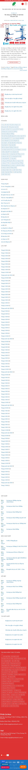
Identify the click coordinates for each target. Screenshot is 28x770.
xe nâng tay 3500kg (6, 694)
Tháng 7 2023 (4, 349)
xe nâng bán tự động (6, 228)
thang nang (19, 142)
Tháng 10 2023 (5, 341)
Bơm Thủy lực (4, 203)
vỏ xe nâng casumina (6, 233)
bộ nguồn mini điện (5, 663)
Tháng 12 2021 (5, 402)
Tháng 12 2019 (5, 463)
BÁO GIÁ (23, 766)
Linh (23, 20)
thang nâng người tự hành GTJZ (8, 667)
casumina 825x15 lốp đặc (17, 129)
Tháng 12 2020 (5, 430)
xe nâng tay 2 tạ (17, 690)
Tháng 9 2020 (4, 438)
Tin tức (20, 764)
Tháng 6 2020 (4, 446)
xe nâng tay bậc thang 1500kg (17, 163)
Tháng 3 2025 (4, 297)
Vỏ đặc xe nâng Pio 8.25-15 (19, 674)
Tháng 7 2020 (4, 444)
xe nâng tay (4, 214)
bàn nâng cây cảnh (15, 656)
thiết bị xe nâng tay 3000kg (7, 147)
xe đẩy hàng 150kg (22, 703)
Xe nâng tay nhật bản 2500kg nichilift (9, 167)
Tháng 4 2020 (4, 452)
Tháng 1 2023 (4, 366)
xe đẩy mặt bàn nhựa (6, 174)
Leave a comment (23, 70)
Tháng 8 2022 (4, 380)
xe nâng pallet (13, 158)
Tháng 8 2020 (4, 441)
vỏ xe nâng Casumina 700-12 (7, 149)
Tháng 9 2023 (4, 344)
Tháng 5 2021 (4, 416)
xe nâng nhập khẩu (5, 158)
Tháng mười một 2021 (6, 405)
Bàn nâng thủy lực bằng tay (8, 205)
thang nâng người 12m (15, 665)
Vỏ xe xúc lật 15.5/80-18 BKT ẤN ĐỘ (9, 672)
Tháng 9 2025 (4, 280)
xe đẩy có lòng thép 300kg (7, 172)
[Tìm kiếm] (22, 4)
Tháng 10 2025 (5, 277)
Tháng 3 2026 (4, 264)
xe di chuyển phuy (5, 200)
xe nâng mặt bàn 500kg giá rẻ (7, 683)
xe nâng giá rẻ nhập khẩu (6, 681)
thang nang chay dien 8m (15, 663)
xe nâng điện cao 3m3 (6, 703)
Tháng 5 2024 (4, 322)
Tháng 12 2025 (5, 272)
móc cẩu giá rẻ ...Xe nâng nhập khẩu (9, 142)
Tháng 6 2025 (4, 289)
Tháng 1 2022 (4, 399)
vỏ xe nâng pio (18, 149)
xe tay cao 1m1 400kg (18, 68)
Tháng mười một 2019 (6, 466)
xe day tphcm (4, 676)
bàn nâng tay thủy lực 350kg (7, 658)
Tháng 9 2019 (4, 471)
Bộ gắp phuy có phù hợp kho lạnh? (13, 94)
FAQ (14, 765)
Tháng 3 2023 (4, 361)
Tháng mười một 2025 (6, 275)
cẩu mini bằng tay (5, 241)
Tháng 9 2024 (4, 311)
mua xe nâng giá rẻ (5, 140)
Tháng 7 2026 (4, 253)
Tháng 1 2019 (4, 480)
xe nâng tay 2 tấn (19, 160)
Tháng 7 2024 (4, 316)
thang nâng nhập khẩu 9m (21, 667)
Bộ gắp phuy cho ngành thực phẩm (13, 106)
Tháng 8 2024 (4, 313)
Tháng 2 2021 (4, 424)
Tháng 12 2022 (5, 369)
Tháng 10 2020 (5, 435)
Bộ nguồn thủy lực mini (7, 194)
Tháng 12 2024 (5, 305)
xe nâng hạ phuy (16, 681)
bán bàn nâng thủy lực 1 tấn (19, 658)
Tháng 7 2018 (4, 485)
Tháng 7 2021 (4, 410)
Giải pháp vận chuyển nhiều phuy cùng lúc (15, 102)
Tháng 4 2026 (4, 261)
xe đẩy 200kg (14, 703)
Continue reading (14, 62)
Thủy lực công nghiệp (6, 197)
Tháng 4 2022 (4, 391)
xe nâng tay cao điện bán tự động (17, 165)
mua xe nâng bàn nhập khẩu (18, 138)
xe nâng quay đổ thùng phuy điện (8, 160)
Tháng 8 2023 (4, 347)
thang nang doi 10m (6, 665)
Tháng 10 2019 (5, 468)
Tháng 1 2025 (4, 302)
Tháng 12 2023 (5, 336)
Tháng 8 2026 (4, 250)
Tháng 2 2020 (4, 457)
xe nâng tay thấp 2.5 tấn (18, 699)
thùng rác (16, 147)
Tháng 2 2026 (4, 266)
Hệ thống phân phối (12, 764)
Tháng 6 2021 (4, 413)
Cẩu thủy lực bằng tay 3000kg (8, 133)
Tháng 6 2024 (4, 319)
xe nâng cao (7, 67)
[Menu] (2, 4)
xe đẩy (2, 225)
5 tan (3, 124)
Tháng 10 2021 (5, 408)
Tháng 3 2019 (4, 474)
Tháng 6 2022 (4, 385)
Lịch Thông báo (5, 219)
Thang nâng (4, 183)
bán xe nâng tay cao (16, 124)
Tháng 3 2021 (4, 421)
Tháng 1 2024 (4, 333)
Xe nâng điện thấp (5, 222)
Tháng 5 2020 (4, 449)
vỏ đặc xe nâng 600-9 (6, 151)
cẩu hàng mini (4, 131)
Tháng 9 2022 (4, 377)
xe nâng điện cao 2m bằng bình (18, 701)
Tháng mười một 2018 (6, 482)
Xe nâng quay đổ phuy (6, 230)
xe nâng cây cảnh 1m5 (6, 156)
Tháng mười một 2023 (6, 338)
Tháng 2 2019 (4, 477)
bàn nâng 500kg (7, 656)
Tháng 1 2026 (4, 269)
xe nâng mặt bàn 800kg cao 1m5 (8, 685)
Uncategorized (4, 192)
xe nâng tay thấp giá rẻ (6, 701)
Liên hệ (24, 764)
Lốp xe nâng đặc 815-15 (6, 138)
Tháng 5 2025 (4, 291)
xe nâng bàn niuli (15, 151)
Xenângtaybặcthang (5, 165)
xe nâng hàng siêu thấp (16, 156)
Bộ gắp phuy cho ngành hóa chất (13, 644)
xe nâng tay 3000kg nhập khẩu (20, 692)
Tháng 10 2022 (5, 374)
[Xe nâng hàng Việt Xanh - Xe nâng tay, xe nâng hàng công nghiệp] (14, 3)
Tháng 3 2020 (4, 455)
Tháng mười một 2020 (6, 432)
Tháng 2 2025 (4, 300)
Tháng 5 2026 (4, 258)
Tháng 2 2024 (4, 330)
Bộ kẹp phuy (4, 236)
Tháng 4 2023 (4, 358)
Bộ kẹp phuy (4, 217)
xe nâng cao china (5, 154)
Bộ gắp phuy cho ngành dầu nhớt (13, 110)
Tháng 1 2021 (4, 427)
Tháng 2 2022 (4, 397)
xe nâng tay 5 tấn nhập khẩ (7, 692)
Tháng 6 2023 (4, 352)
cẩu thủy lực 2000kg (12, 131)
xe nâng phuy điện (19, 685)
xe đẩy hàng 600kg (17, 172)
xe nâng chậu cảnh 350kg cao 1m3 (17, 154)
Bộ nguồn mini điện (6, 211)
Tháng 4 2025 (4, 294)
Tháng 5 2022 (4, 388)
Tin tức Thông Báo (5, 186)
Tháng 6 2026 (4, 255)
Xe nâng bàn (4, 208)
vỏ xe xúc (24, 149)
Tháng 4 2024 (4, 325)
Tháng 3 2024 (4, 327)
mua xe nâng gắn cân (14, 140)
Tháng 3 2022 (4, 394)
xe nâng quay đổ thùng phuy (7, 690)
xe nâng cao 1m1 (9, 68)
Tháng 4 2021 (4, 419)
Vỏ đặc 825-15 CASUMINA (7, 674)
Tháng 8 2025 (4, 283)
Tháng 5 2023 (4, 355)
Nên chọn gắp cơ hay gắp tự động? (13, 98)
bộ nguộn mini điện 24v (6, 129)
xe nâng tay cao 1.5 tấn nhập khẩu (18, 694)
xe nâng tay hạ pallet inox (7, 699)
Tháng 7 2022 (4, 383)
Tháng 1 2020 (4, 460)
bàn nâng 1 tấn (8, 124)
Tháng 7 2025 (4, 286)
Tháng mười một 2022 (6, 372)
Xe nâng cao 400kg (18, 67)
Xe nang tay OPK (11, 676)
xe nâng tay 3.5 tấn (5, 163)
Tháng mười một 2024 (6, 308)
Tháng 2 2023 (4, 363)
